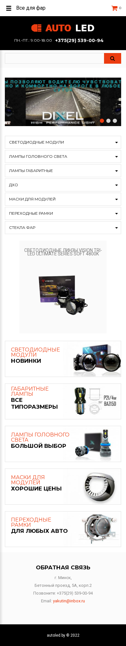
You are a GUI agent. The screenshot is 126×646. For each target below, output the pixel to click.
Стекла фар (22, 227)
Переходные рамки (31, 213)
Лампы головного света (38, 156)
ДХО (13, 184)
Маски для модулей (32, 199)
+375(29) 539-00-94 (79, 40)
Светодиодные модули (36, 142)
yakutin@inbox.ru (69, 600)
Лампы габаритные (31, 170)
